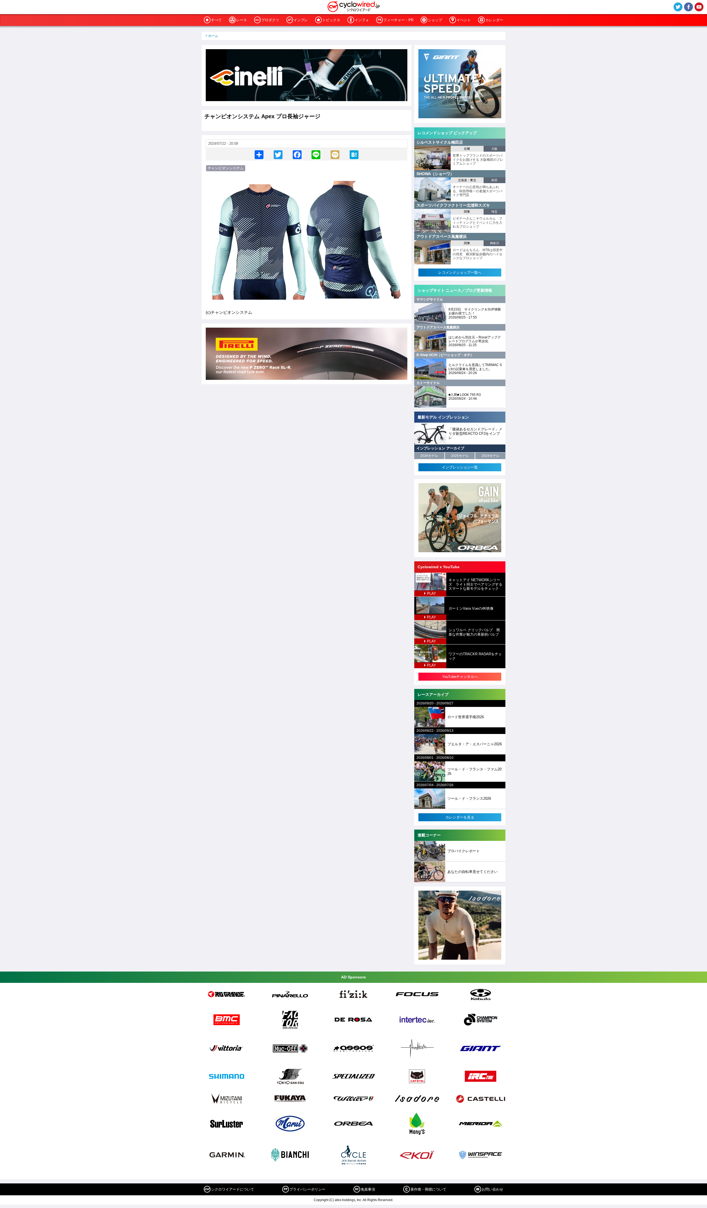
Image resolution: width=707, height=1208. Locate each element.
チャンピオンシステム (226, 168)
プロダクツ (270, 20)
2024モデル (490, 456)
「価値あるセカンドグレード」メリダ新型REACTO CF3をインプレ (475, 433)
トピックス (331, 20)
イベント (464, 20)
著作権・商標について (428, 1189)
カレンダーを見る (459, 817)
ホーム (213, 36)
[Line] (315, 154)
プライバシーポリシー (307, 1189)
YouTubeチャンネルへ (460, 677)
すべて (216, 20)
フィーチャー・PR (398, 20)
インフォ (362, 20)
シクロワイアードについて (232, 1189)
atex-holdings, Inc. (348, 1200)
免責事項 (368, 1189)
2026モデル (429, 456)
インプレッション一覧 (460, 467)
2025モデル (460, 456)
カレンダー (494, 20)
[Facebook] (297, 154)
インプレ (301, 20)
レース (241, 20)
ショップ (435, 20)
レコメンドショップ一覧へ (459, 272)
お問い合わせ (492, 1189)
